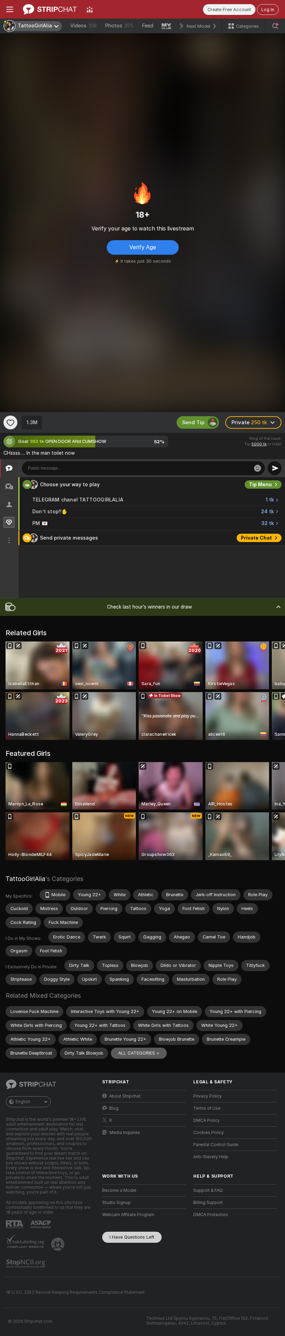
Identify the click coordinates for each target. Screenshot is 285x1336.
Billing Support (208, 1202)
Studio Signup (116, 1202)
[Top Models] (89, 9)
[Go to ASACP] (41, 1224)
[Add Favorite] (10, 422)
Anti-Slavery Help (210, 1156)
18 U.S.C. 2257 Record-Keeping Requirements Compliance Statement (75, 1292)
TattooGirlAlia (25, 878)
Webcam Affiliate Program (128, 1214)
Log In (267, 9)
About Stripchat (124, 1096)
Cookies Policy (208, 1132)
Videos (83, 26)
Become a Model (119, 1190)
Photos (119, 26)
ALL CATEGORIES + (139, 1053)
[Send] (275, 468)
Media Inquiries (124, 1132)
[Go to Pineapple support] (58, 1244)
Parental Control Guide (215, 1144)
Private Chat (256, 538)
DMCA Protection (210, 1214)
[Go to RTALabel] (15, 1224)
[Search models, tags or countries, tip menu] (275, 26)
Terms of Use (206, 1108)
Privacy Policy (207, 1096)
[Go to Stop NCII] (26, 1263)
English (23, 1101)
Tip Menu (260, 484)
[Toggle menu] (9, 9)
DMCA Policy (206, 1120)
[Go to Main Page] (49, 9)
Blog (114, 1108)
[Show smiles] (257, 468)
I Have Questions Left (131, 1237)
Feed (147, 26)
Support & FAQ (208, 1190)
